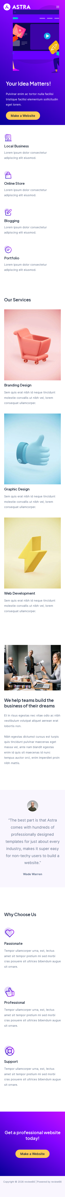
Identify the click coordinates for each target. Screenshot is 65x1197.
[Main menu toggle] (58, 7)
